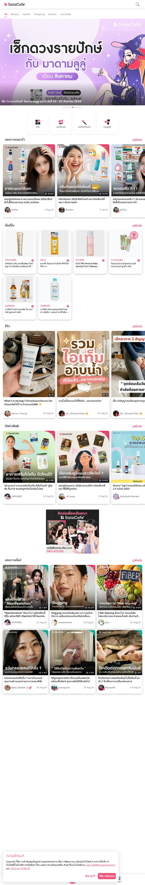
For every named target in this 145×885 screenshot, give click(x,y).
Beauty (15, 14)
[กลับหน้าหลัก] (15, 4)
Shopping (39, 14)
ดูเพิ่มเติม (137, 139)
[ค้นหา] (137, 4)
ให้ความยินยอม (106, 876)
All (5, 14)
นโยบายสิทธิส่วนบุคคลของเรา (100, 865)
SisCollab (65, 14)
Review (52, 14)
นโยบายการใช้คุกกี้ (20, 868)
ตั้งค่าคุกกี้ (90, 876)
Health (26, 14)
